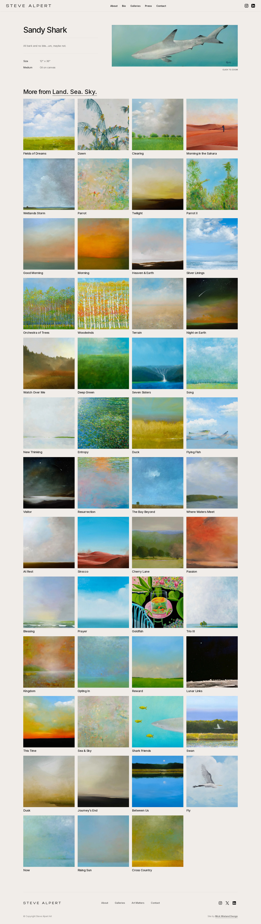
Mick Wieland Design (226, 916)
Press (148, 5)
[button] (135, 6)
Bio (124, 5)
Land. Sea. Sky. (74, 91)
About (114, 5)
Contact (161, 5)
